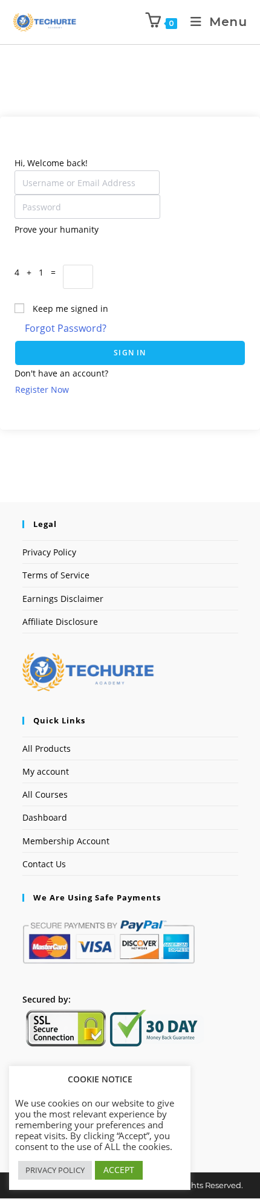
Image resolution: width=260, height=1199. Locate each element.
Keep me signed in (70, 308)
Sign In (130, 352)
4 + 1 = (39, 272)
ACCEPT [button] (118, 1169)
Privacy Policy (49, 552)
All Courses (45, 794)
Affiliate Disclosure (60, 621)
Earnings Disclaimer (62, 598)
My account (45, 771)
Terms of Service (55, 575)
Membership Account (65, 841)
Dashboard (44, 817)
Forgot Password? (65, 328)
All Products (46, 748)
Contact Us (44, 864)
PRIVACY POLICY (55, 1170)
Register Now (42, 389)
